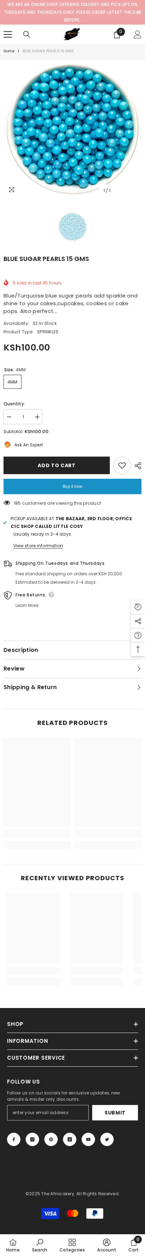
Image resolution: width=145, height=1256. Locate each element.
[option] (72, 128)
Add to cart (56, 465)
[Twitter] (107, 1139)
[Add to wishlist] (122, 465)
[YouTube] (88, 1139)
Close (138, 12)
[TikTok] (69, 1139)
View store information (38, 546)
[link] (37, 833)
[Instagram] (32, 1139)
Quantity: (14, 404)
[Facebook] (13, 1139)
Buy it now (72, 486)
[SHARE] (136, 465)
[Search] (27, 34)
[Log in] (137, 34)
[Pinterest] (51, 1139)
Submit (115, 1112)
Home (9, 51)
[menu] (8, 34)
